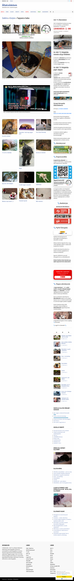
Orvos (27, 555)
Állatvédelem (9, 5)
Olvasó (12, 11)
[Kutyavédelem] (57, 363)
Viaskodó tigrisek (23, 200)
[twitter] (69, 1)
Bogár (20, 168)
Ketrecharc (52, 567)
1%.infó (27, 551)
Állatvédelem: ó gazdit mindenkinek (65, 350)
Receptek (52, 553)
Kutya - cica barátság (65, 356)
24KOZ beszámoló (30, 571)
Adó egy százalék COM (55, 566)
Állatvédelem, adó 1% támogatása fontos (65, 385)
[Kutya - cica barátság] (57, 356)
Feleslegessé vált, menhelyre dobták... (65, 398)
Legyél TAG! (28, 557)
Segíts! (27, 11)
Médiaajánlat (15, 579)
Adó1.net (28, 553)
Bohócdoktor (52, 569)
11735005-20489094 (63, 108)
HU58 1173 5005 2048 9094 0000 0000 (62, 113)
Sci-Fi (51, 551)
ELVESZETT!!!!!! (57, 441)
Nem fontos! (56, 420)
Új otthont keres (57, 440)
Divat (51, 550)
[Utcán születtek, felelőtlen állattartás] (57, 342)
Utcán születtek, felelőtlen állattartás (62, 473)
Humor (51, 557)
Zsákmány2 (38, 184)
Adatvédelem (10, 579)
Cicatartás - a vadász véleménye (60, 518)
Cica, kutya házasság (41, 132)
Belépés (11, 1)
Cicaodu (63, 370)
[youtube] (71, 1)
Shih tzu (55, 435)
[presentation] (57, 332)
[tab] (57, 332)
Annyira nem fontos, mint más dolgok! (62, 419)
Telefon (51, 562)
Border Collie (56, 438)
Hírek (7, 11)
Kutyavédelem (64, 363)
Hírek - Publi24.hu (29, 548)
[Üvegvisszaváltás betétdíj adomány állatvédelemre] (63, 176)
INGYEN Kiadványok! (30, 550)
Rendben (64, 576)
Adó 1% (2, 11)
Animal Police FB (29, 559)
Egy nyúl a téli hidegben (7, 183)
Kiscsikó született (6, 136)
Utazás (51, 559)
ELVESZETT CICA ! (57, 443)
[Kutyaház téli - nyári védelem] (57, 377)
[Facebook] (68, 1)
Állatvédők (28, 560)
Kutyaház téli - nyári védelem (60, 481)
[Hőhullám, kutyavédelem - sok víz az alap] (57, 336)
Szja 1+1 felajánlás (54, 571)
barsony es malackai (40, 152)
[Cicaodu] (57, 370)
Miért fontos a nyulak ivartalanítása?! (62, 528)
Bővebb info (64, 574)
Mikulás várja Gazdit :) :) (7, 201)
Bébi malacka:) (39, 201)
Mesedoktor (52, 564)
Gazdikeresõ (28, 564)
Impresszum (4, 579)
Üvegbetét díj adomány (55, 573)
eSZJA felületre (62, 59)
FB (50, 11)
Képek (22, 11)
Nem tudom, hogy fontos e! (60, 422)
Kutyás (12, 18)
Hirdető (17, 11)
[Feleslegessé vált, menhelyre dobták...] (57, 398)
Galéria (5, 18)
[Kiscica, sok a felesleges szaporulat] (57, 391)
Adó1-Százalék (29, 562)
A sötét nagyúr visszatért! (25, 185)
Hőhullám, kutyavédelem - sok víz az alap (66, 336)
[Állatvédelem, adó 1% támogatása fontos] (57, 385)
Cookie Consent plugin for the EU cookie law (64, 578)
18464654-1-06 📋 (27, 36)
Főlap (39, 11)
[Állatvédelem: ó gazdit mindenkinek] (57, 349)
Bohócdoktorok (29, 566)
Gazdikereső (45, 11)
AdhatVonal (33, 11)
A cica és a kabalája (6, 152)
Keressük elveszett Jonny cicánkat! (61, 430)
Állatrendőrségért (29, 569)
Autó (51, 560)
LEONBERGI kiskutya (58, 436)
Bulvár (51, 555)
